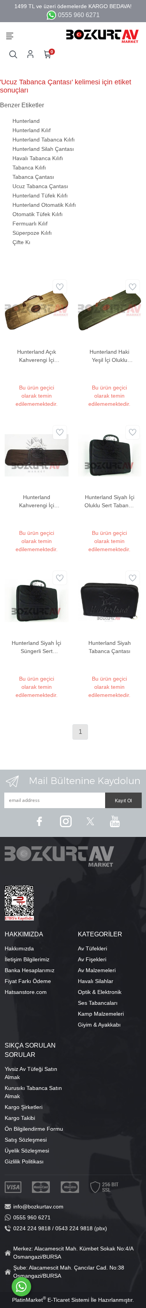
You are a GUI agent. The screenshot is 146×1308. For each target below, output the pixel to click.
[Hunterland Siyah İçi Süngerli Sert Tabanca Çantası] (37, 600)
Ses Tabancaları (98, 1003)
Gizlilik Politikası (24, 1161)
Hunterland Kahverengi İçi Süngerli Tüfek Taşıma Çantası (36, 502)
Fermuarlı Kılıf (29, 223)
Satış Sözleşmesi (26, 1140)
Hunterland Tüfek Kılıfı (40, 195)
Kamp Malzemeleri (101, 1014)
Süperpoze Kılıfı (32, 233)
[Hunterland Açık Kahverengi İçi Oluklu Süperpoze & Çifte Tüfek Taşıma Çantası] (37, 309)
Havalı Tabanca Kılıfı (37, 158)
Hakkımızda (19, 948)
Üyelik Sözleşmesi (27, 1150)
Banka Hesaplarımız (30, 970)
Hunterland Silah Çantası (43, 149)
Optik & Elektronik (99, 992)
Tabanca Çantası (33, 177)
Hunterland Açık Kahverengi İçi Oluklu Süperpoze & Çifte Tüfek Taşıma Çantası (36, 356)
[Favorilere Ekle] (60, 286)
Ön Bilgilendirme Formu (34, 1129)
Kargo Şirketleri (23, 1107)
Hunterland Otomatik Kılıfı (44, 205)
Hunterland (26, 121)
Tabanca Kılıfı (29, 167)
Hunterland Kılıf (31, 130)
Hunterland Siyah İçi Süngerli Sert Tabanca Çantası (36, 647)
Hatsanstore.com (26, 992)
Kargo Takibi (20, 1118)
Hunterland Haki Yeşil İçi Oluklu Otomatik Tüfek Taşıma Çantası (109, 356)
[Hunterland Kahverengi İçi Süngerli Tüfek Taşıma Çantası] (37, 455)
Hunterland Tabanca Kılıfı (43, 139)
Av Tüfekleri (92, 948)
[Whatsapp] (21, 1286)
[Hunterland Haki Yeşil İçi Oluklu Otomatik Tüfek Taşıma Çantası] (110, 309)
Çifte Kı (21, 242)
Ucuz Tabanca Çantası (40, 186)
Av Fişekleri (92, 959)
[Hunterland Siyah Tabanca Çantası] (110, 600)
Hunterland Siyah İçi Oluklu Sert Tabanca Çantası (109, 502)
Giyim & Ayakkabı (99, 1025)
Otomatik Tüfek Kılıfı (37, 214)
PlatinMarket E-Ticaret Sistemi (50, 1300)
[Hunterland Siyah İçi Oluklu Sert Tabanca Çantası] (110, 455)
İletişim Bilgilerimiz (27, 959)
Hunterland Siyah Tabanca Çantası (109, 647)
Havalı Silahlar (95, 981)
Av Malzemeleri (97, 970)
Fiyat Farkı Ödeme (28, 981)
